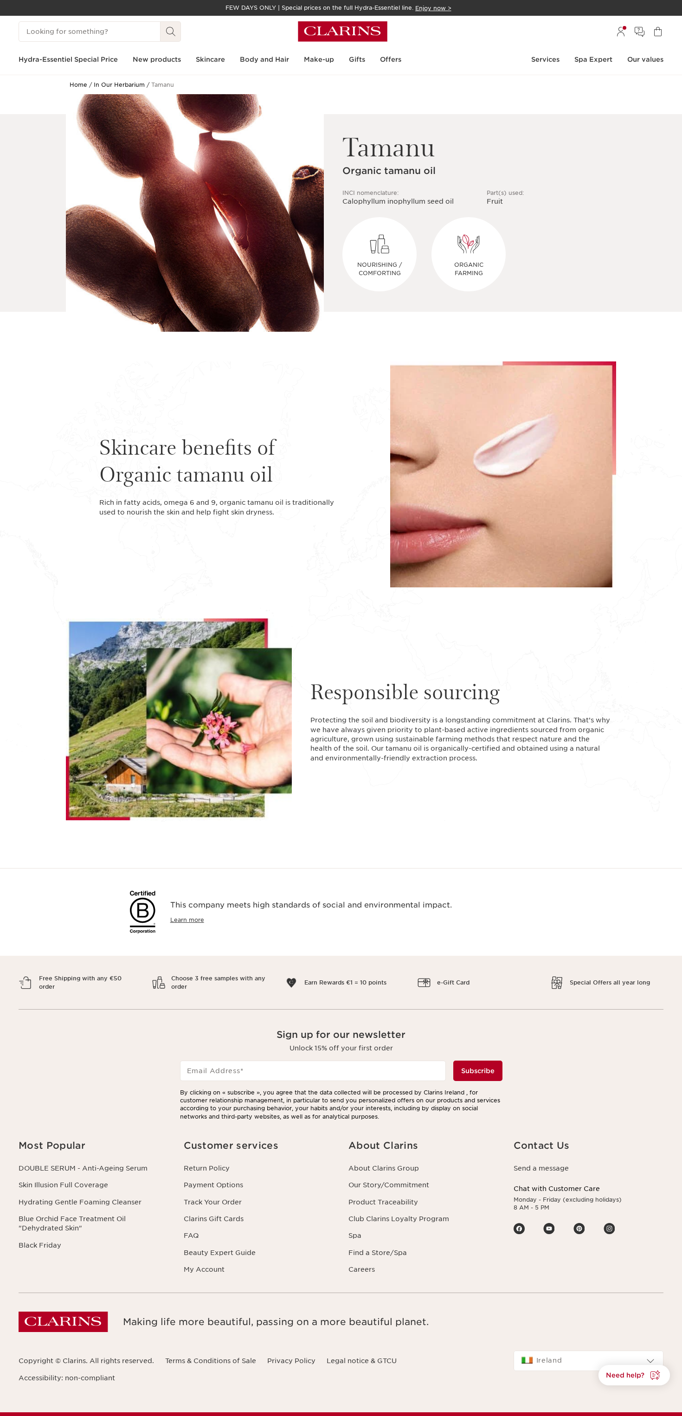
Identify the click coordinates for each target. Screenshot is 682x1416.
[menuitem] (620, 31)
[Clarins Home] (342, 31)
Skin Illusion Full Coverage (63, 1185)
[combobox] (589, 1361)
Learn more (187, 919)
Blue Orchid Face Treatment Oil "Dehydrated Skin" (72, 1223)
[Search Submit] (171, 31)
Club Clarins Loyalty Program (398, 1219)
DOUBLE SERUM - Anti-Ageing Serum (83, 1168)
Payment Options (213, 1185)
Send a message (541, 1168)
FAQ (191, 1235)
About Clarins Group (383, 1168)
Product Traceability (383, 1202)
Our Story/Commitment (388, 1185)
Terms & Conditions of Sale (210, 1361)
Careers (361, 1269)
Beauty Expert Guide (220, 1252)
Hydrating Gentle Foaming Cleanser (80, 1202)
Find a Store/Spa (377, 1252)
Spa (354, 1235)
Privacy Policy (291, 1361)
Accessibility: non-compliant (67, 1378)
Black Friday (40, 1245)
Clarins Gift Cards (214, 1219)
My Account (204, 1269)
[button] (94, 1145)
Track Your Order (213, 1202)
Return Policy (207, 1168)
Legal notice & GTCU (362, 1361)
